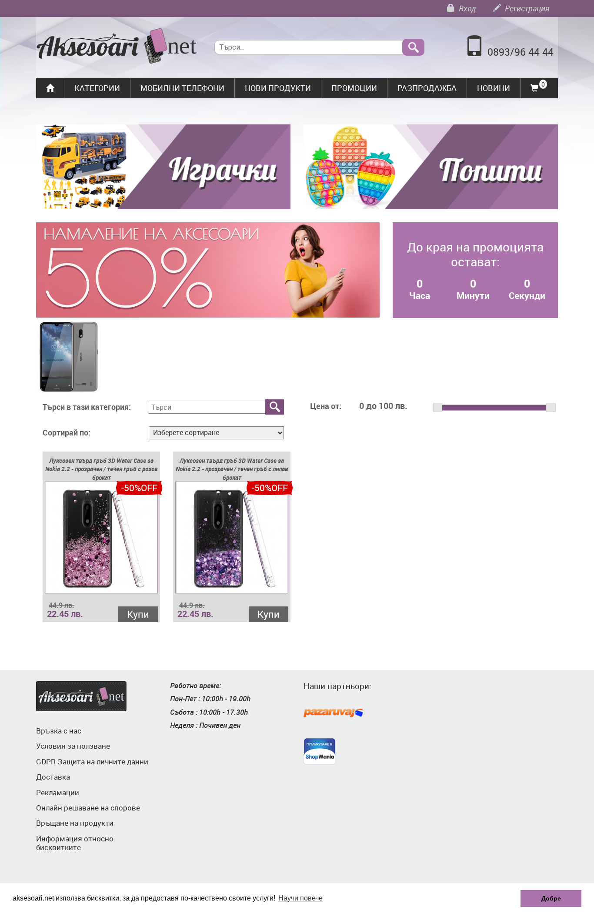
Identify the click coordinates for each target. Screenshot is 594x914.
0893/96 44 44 (520, 52)
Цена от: (325, 406)
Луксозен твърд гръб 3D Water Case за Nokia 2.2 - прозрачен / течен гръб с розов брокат (101, 469)
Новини (493, 88)
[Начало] (116, 47)
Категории (97, 88)
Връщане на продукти (74, 823)
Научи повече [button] (300, 898)
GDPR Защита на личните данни (92, 762)
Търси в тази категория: (87, 407)
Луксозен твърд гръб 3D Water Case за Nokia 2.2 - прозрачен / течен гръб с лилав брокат (232, 469)
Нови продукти (278, 88)
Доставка (53, 777)
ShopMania (320, 751)
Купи (138, 614)
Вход (466, 8)
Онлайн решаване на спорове (88, 808)
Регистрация (526, 8)
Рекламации (57, 792)
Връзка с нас (58, 731)
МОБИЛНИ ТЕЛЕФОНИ (182, 88)
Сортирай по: (66, 433)
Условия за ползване (73, 746)
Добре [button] (551, 898)
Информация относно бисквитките (74, 843)
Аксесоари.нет (81, 696)
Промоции (354, 88)
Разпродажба (427, 88)
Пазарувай (334, 713)
